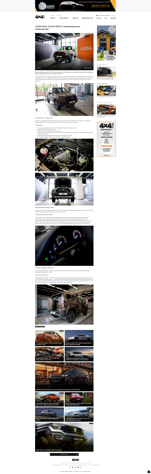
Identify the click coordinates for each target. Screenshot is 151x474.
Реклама (58, 15)
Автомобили (90, 393)
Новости (39, 68)
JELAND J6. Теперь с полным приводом (105, 96)
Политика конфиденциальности (66, 471)
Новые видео (103, 84)
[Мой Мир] (39, 326)
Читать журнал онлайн (103, 15)
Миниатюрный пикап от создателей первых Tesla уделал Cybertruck (106, 78)
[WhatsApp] (42, 326)
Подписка (52, 15)
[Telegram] (40, 326)
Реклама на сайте (78, 471)
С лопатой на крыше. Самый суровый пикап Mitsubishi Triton (106, 116)
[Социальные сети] (112, 15)
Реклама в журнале (87, 471)
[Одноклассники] (37, 326)
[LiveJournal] (44, 326)
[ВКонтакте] (36, 326)
